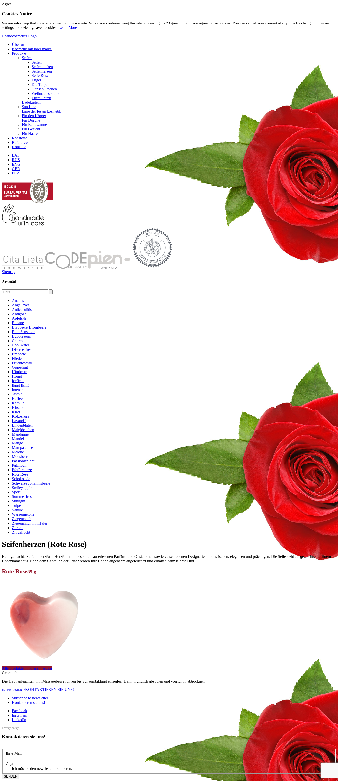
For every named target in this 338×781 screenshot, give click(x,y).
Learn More (67, 27)
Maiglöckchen (23, 430)
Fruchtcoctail (22, 363)
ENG (16, 164)
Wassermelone (23, 514)
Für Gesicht (31, 129)
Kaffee (17, 398)
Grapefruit (20, 367)
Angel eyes (20, 305)
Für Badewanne (34, 124)
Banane (18, 323)
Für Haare (30, 133)
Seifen (27, 58)
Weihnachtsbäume (46, 93)
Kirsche (18, 407)
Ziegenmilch (21, 519)
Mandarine (20, 434)
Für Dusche (31, 120)
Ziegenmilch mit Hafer (29, 523)
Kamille (18, 403)
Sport (16, 492)
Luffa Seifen (41, 98)
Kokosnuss (20, 416)
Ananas (18, 300)
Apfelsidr (19, 318)
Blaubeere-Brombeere (29, 327)
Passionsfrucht (23, 461)
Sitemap (8, 272)
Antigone (19, 314)
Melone (18, 452)
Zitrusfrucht (21, 532)
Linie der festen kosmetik (41, 111)
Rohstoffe (19, 138)
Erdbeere (19, 354)
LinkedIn (19, 720)
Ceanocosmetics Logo (19, 36)
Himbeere (19, 372)
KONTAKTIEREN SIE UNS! (38, 689)
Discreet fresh (22, 349)
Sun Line (29, 107)
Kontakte (19, 147)
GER (16, 169)
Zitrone (17, 528)
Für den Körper (34, 116)
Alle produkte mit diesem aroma (27, 668)
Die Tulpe (39, 84)
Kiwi (16, 412)
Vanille (17, 510)
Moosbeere (20, 456)
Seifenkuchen (42, 67)
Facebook (19, 711)
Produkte (19, 53)
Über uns (19, 44)
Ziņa (9, 763)
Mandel (18, 439)
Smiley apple (22, 488)
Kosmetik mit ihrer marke (32, 49)
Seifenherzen (42, 71)
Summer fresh (23, 496)
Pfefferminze (22, 470)
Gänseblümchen (44, 89)
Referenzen (21, 142)
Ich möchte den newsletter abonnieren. (41, 768)
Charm (17, 341)
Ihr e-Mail (14, 753)
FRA (16, 173)
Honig (17, 376)
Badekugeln (31, 102)
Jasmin (17, 394)
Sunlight (18, 501)
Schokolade (21, 479)
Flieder (17, 358)
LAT (15, 155)
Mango (17, 443)
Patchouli (19, 465)
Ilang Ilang (20, 385)
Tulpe (16, 505)
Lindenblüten (22, 425)
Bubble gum (21, 336)
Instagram (19, 715)
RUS (16, 160)
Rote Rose (20, 474)
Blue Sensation (23, 332)
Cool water (20, 345)
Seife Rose (40, 75)
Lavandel (19, 421)
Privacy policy (10, 728)
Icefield (18, 381)
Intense (17, 390)
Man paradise (22, 447)
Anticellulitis (22, 309)
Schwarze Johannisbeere (31, 483)
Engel (36, 80)
